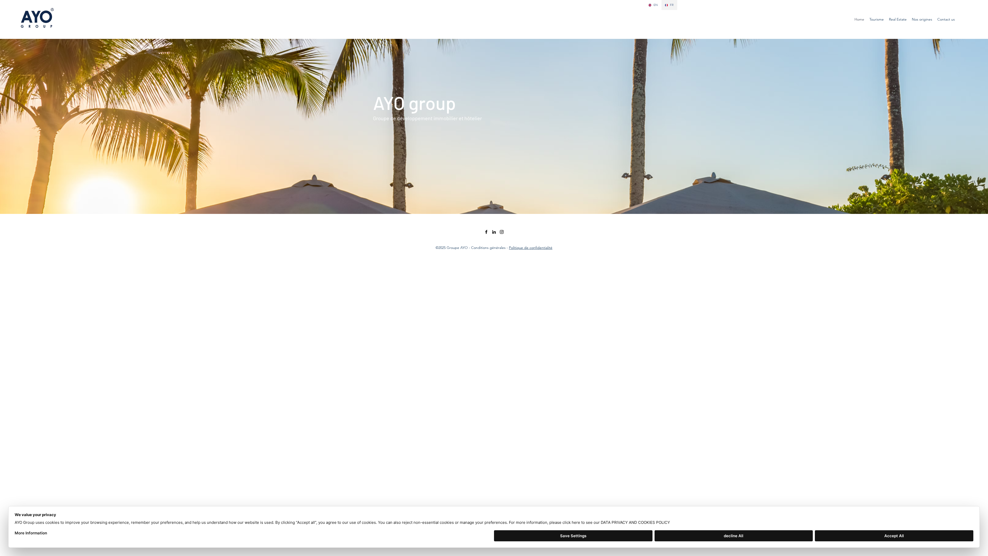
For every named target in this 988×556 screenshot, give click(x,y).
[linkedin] (494, 231)
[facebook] (486, 231)
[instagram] (501, 231)
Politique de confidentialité (530, 247)
